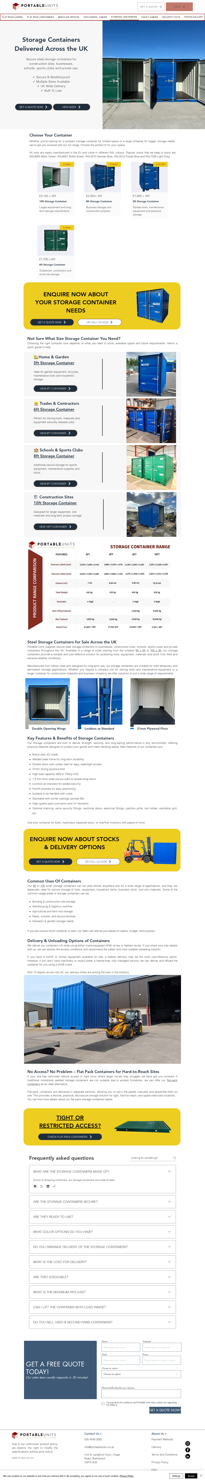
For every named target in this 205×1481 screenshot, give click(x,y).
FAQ (154, 1470)
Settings (176, 1475)
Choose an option (110, 1368)
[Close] (201, 1475)
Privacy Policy (160, 1462)
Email (104, 1354)
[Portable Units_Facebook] (187, 1450)
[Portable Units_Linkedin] (187, 1456)
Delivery (156, 1447)
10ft (42, 885)
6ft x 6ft (140, 650)
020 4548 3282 (93, 1439)
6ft (34, 885)
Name (104, 1341)
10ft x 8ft (155, 650)
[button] (35, 1186)
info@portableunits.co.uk (99, 1447)
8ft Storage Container (54, 455)
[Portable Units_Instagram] (187, 1443)
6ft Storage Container (54, 409)
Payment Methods (162, 1439)
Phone (145, 1354)
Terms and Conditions (165, 1454)
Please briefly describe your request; (118, 1388)
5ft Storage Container (54, 362)
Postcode (147, 1341)
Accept (191, 1475)
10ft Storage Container (55, 502)
